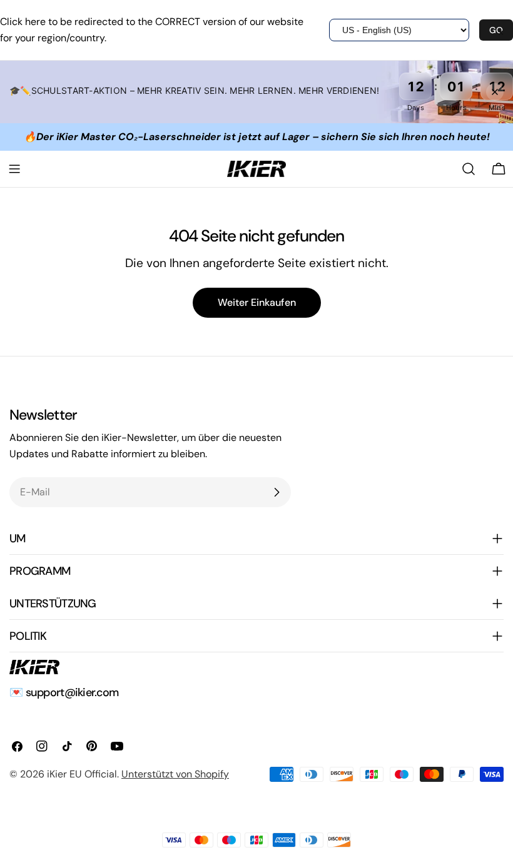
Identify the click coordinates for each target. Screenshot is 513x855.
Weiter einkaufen (257, 302)
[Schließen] (495, 92)
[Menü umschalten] (14, 168)
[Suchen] (468, 168)
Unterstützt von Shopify (175, 774)
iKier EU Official (82, 774)
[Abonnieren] (276, 492)
